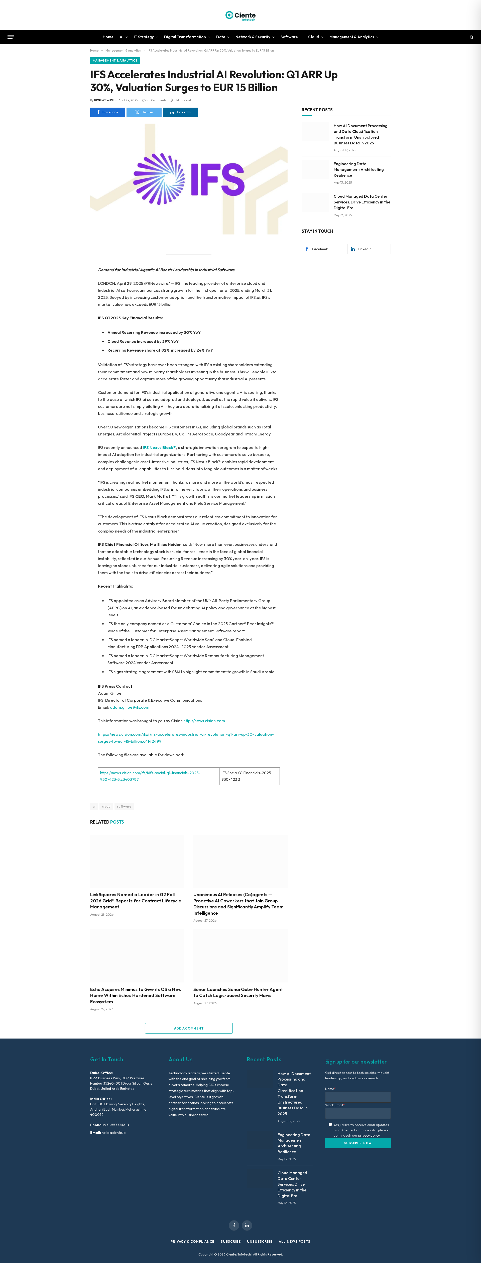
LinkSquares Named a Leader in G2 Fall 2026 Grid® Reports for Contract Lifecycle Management (135, 901)
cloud (106, 806)
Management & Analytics (351, 37)
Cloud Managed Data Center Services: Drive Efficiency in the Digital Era (362, 202)
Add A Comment (189, 1028)
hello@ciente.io (113, 1132)
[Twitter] (73, 270)
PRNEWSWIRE (104, 100)
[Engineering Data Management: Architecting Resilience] (315, 169)
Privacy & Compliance (192, 1241)
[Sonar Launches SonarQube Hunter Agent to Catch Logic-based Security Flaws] (240, 955)
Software (289, 37)
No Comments (157, 100)
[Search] (471, 37)
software (124, 806)
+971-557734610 (115, 1125)
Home (108, 37)
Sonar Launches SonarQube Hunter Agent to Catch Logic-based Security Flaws (238, 992)
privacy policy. (369, 1135)
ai (94, 806)
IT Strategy (144, 37)
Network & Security (252, 37)
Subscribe (231, 1241)
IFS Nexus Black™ (159, 447)
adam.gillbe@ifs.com (129, 707)
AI (121, 37)
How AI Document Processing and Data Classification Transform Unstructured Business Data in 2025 (361, 134)
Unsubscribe (260, 1241)
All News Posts (294, 1241)
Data (220, 37)
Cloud (313, 37)
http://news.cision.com (204, 720)
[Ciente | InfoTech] (240, 15)
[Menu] (11, 37)
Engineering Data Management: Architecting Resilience (359, 169)
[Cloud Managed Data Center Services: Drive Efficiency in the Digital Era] (315, 202)
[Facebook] (73, 259)
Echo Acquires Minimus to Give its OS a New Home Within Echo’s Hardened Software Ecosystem (136, 995)
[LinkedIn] (73, 282)
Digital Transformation (185, 37)
